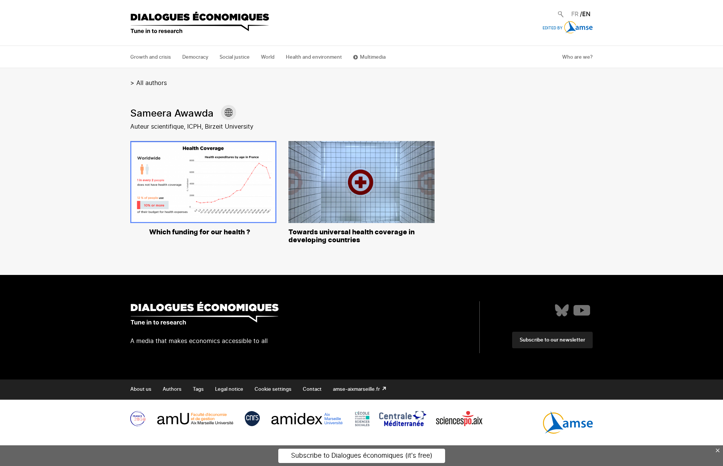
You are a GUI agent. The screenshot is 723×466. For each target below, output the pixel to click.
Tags (198, 389)
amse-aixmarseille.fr (357, 389)
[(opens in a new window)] (228, 112)
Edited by (553, 28)
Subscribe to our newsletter (552, 340)
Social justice (235, 57)
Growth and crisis (150, 57)
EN (586, 14)
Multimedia (373, 57)
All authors (151, 83)
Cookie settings (273, 389)
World (268, 57)
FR (574, 14)
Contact (312, 389)
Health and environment (314, 57)
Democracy (195, 57)
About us (140, 389)
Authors (172, 389)
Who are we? (577, 57)
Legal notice (229, 389)
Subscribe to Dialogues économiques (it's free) (361, 455)
